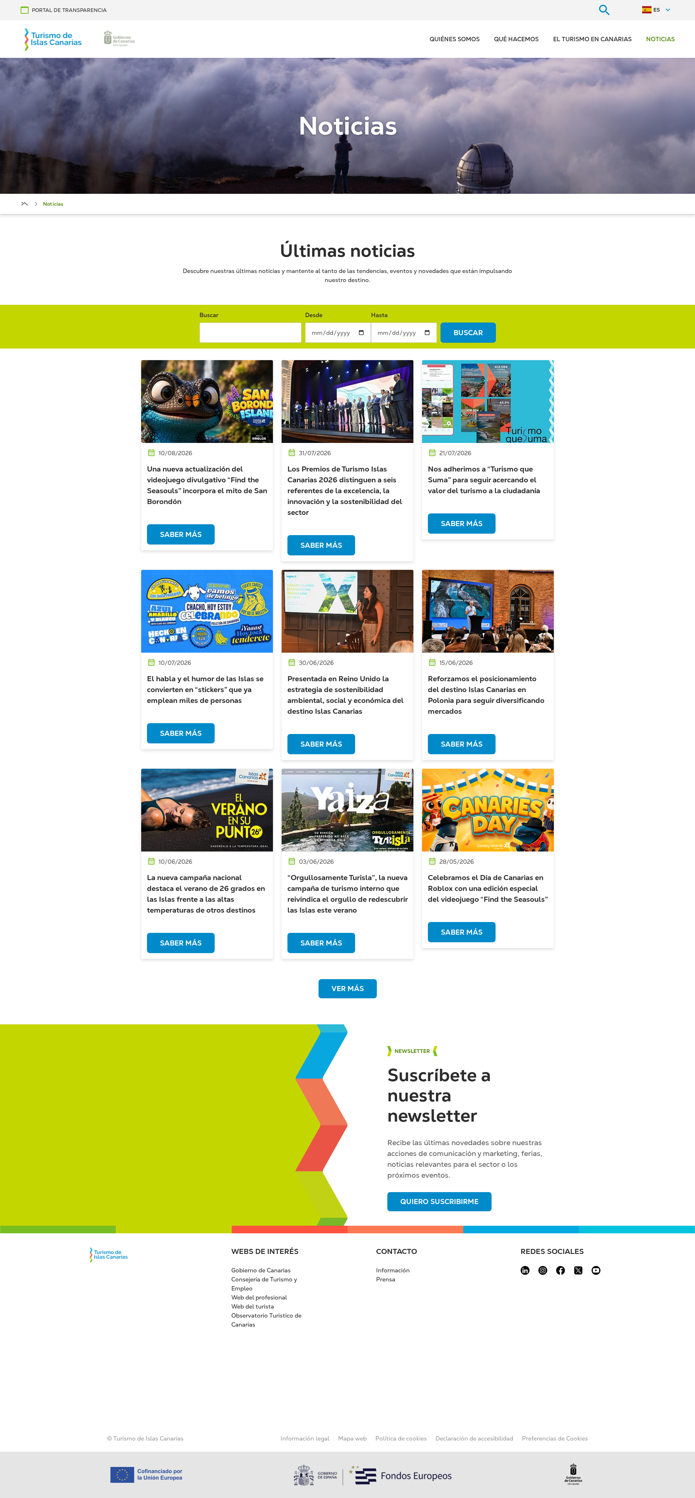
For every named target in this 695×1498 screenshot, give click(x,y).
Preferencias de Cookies (555, 1438)
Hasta (379, 315)
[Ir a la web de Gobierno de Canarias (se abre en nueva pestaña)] (119, 39)
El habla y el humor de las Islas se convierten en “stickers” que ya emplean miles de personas (205, 689)
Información (393, 1270)
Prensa (385, 1279)
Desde (314, 315)
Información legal (305, 1438)
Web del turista (252, 1306)
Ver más (348, 988)
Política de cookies (401, 1438)
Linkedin (525, 1270)
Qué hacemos (516, 39)
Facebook (560, 1270)
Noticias (660, 39)
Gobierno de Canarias (261, 1270)
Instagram (542, 1270)
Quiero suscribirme (439, 1201)
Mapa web (352, 1438)
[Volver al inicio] (53, 39)
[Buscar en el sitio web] (604, 10)
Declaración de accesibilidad (474, 1438)
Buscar (208, 315)
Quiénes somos (455, 39)
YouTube (596, 1270)
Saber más (181, 534)
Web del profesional (259, 1297)
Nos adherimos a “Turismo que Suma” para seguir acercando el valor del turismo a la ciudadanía (484, 479)
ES (656, 10)
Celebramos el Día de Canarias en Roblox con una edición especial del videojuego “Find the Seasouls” (488, 888)
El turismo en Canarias (592, 39)
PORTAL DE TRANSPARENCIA (69, 10)
